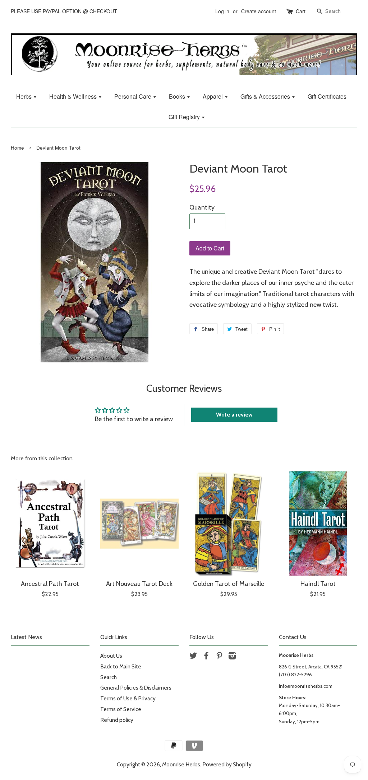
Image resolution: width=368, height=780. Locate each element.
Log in (222, 11)
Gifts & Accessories (265, 96)
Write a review (234, 414)
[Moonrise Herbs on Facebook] (206, 656)
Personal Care (133, 96)
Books (178, 96)
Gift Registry (185, 117)
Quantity (202, 207)
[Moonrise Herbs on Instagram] (232, 656)
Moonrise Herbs (181, 764)
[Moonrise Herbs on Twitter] (193, 656)
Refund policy (116, 719)
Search (108, 677)
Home (17, 147)
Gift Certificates (327, 96)
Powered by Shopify (227, 764)
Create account (258, 11)
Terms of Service (120, 709)
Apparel (213, 96)
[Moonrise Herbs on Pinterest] (219, 656)
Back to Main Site (120, 666)
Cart (300, 11)
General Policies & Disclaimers (135, 687)
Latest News (26, 637)
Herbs (24, 96)
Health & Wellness (73, 96)
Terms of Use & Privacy (128, 698)
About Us (111, 655)
